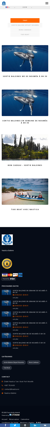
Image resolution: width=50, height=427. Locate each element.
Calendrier (25, 419)
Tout (25, 20)
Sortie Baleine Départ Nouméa (25, 25)
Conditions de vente (10, 422)
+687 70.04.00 (9, 385)
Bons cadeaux (25, 30)
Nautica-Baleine (10, 393)
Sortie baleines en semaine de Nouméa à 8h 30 (30, 291)
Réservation (14, 419)
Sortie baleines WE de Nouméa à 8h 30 (29, 334)
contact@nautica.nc (12, 389)
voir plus (15, 298)
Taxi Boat (25, 35)
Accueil (4, 419)
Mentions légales (27, 422)
